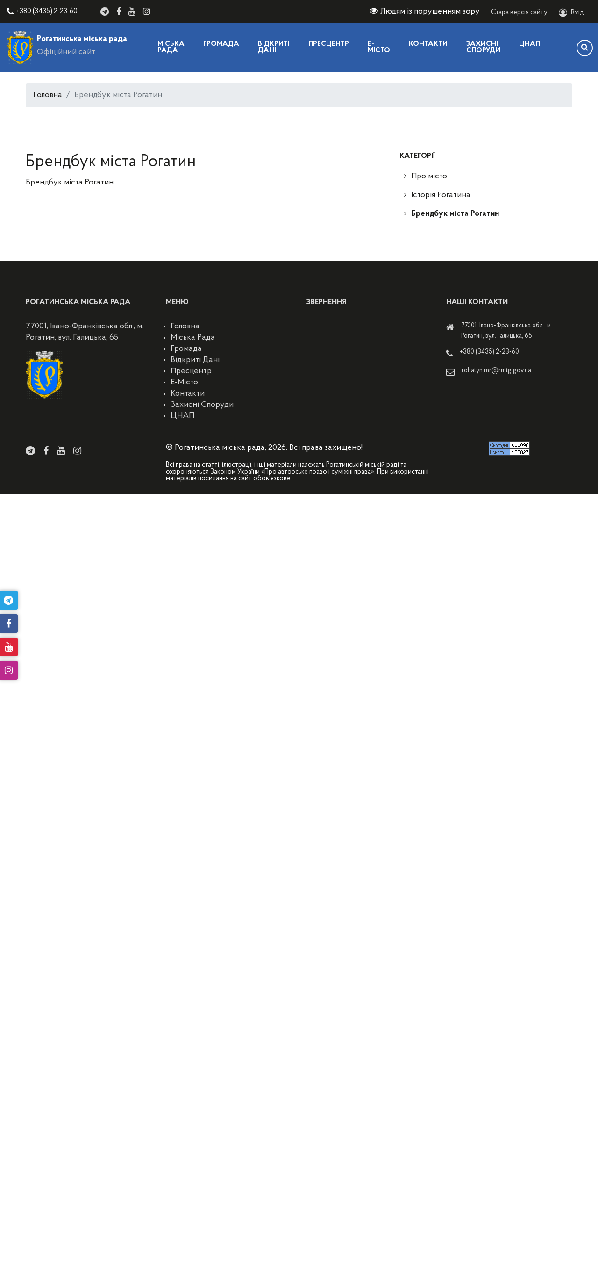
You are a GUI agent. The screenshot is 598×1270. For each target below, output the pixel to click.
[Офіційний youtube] (132, 11)
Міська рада (171, 47)
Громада (221, 44)
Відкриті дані (274, 47)
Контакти (428, 44)
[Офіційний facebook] (119, 11)
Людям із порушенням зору (430, 11)
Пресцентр (328, 44)
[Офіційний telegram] (105, 11)
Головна (47, 95)
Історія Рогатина (440, 195)
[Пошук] (585, 48)
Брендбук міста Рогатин (455, 214)
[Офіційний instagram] (146, 11)
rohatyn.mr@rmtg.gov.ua (496, 370)
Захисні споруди (483, 47)
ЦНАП (529, 44)
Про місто (429, 176)
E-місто (379, 47)
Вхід (577, 12)
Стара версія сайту (519, 12)
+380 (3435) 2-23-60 (47, 11)
